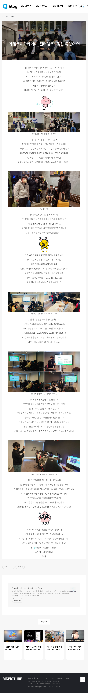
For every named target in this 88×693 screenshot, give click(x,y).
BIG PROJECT (42, 6)
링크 (35, 547)
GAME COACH (57, 678)
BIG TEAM (58, 6)
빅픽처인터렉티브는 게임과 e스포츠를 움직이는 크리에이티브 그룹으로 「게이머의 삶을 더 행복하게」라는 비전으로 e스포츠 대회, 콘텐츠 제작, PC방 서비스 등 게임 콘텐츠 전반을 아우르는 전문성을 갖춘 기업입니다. (41, 593)
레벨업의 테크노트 (74, 6)
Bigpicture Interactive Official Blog (27, 588)
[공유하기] (9, 567)
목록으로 (44, 622)
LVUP (45, 678)
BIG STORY (26, 6)
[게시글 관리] (12, 567)
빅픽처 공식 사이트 (33, 678)
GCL (67, 678)
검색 (78, 6)
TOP (82, 679)
